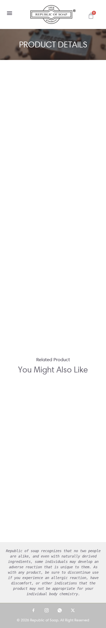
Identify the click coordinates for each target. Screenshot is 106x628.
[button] (9, 13)
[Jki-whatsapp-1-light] (60, 610)
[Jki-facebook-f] (33, 610)
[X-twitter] (73, 610)
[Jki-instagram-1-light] (47, 610)
